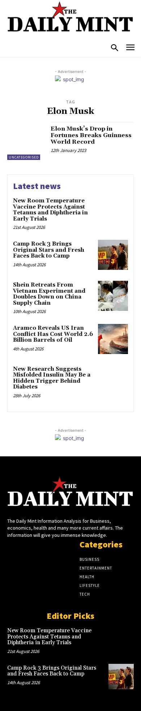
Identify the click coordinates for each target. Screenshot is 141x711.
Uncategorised (24, 157)
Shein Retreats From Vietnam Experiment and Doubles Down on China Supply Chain (49, 294)
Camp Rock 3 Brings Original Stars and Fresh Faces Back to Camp (48, 250)
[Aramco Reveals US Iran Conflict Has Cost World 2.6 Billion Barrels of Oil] (113, 339)
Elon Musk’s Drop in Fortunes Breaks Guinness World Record (91, 135)
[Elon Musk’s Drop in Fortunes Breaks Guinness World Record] (26, 141)
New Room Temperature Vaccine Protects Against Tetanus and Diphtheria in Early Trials (50, 209)
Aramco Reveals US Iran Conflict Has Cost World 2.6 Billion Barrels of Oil (53, 334)
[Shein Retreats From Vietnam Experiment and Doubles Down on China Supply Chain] (113, 296)
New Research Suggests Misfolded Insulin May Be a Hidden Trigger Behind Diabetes (51, 378)
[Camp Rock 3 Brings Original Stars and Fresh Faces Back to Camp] (113, 255)
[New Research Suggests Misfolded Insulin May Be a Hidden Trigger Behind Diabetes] (113, 380)
